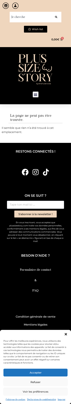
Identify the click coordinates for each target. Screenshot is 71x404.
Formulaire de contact (35, 269)
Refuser (35, 382)
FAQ (35, 290)
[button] (66, 334)
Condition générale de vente (35, 316)
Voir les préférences (35, 391)
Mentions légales (35, 324)
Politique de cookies (15, 400)
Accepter (36, 372)
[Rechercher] (56, 17)
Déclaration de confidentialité (41, 400)
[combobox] (30, 17)
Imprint (61, 400)
